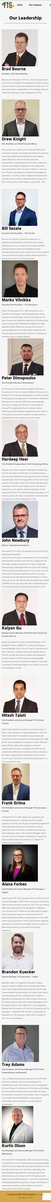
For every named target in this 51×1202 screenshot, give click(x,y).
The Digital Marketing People (31, 1196)
